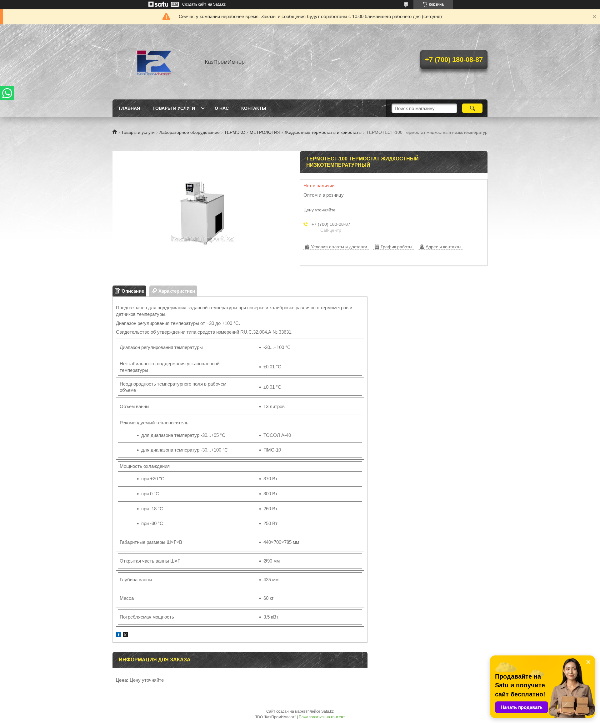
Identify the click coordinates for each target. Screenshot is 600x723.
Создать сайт (194, 4)
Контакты (253, 108)
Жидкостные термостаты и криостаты (323, 132)
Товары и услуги (173, 108)
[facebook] (118, 635)
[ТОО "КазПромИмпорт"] (153, 62)
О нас (222, 108)
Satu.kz (327, 711)
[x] (125, 635)
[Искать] (472, 108)
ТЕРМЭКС (234, 132)
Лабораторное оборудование (189, 132)
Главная (129, 108)
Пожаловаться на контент (322, 717)
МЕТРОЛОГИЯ (265, 132)
